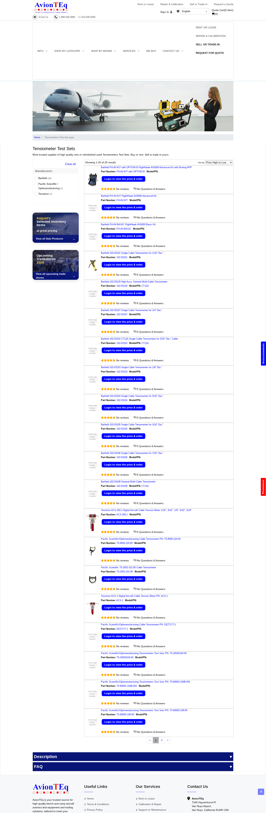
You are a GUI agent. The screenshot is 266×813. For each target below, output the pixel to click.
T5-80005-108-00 (125, 714)
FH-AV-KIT (122, 200)
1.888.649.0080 (67, 17)
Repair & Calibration (171, 4)
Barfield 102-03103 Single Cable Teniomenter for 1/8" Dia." (131, 367)
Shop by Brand (101, 50)
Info (40, 50)
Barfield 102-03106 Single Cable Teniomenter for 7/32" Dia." (132, 453)
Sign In (165, 11)
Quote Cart (222, 10)
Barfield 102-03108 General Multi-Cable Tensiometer (128, 481)
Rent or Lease (146, 4)
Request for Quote (210, 52)
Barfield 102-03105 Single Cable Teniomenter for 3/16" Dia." (132, 424)
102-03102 (122, 343)
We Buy (151, 50)
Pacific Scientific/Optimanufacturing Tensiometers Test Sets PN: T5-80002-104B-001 (145, 681)
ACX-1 (119, 600)
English (186, 11)
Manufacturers (43, 170)
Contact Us (171, 50)
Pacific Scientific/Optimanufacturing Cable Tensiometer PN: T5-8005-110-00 (140, 539)
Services (129, 50)
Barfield (44, 178)
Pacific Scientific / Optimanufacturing (50, 186)
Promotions (263, 487)
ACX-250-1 (122, 514)
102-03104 (122, 400)
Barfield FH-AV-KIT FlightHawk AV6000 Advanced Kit (129, 196)
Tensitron (45, 193)
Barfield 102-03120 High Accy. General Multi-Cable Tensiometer (134, 281)
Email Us (43, 17)
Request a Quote (223, 4)
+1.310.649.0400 (86, 17)
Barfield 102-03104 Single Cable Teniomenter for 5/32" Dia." (132, 396)
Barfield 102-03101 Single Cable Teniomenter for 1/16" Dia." (132, 253)
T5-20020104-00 (125, 657)
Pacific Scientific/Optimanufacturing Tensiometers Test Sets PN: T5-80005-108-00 (144, 710)
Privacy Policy (95, 809)
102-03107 (122, 314)
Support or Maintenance (152, 809)
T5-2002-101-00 (125, 571)
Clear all (70, 164)
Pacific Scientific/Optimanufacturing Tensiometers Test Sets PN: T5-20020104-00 (144, 653)
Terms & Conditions (98, 804)
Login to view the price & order (123, 178)
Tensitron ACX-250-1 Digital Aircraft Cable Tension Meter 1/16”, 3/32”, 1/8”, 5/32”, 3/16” (146, 510)
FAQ (38, 766)
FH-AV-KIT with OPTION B (131, 171)
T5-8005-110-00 (125, 543)
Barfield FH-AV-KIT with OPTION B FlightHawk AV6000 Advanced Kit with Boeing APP (146, 167)
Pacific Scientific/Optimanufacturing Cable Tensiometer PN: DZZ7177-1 (138, 624)
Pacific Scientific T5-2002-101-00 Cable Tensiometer (128, 567)
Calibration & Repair (149, 804)
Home (37, 137)
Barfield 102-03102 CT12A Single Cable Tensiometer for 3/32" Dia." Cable (139, 338)
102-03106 (122, 457)
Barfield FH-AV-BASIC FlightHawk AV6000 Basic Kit (128, 224)
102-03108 (122, 486)
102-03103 (122, 371)
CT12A (145, 285)
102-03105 (122, 428)
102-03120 (122, 285)
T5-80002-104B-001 (127, 686)
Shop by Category (67, 50)
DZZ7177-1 (122, 628)
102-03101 (122, 257)
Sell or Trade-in (198, 4)
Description (45, 756)
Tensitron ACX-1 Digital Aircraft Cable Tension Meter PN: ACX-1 (134, 596)
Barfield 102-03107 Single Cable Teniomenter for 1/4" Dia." (131, 310)
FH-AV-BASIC (124, 228)
